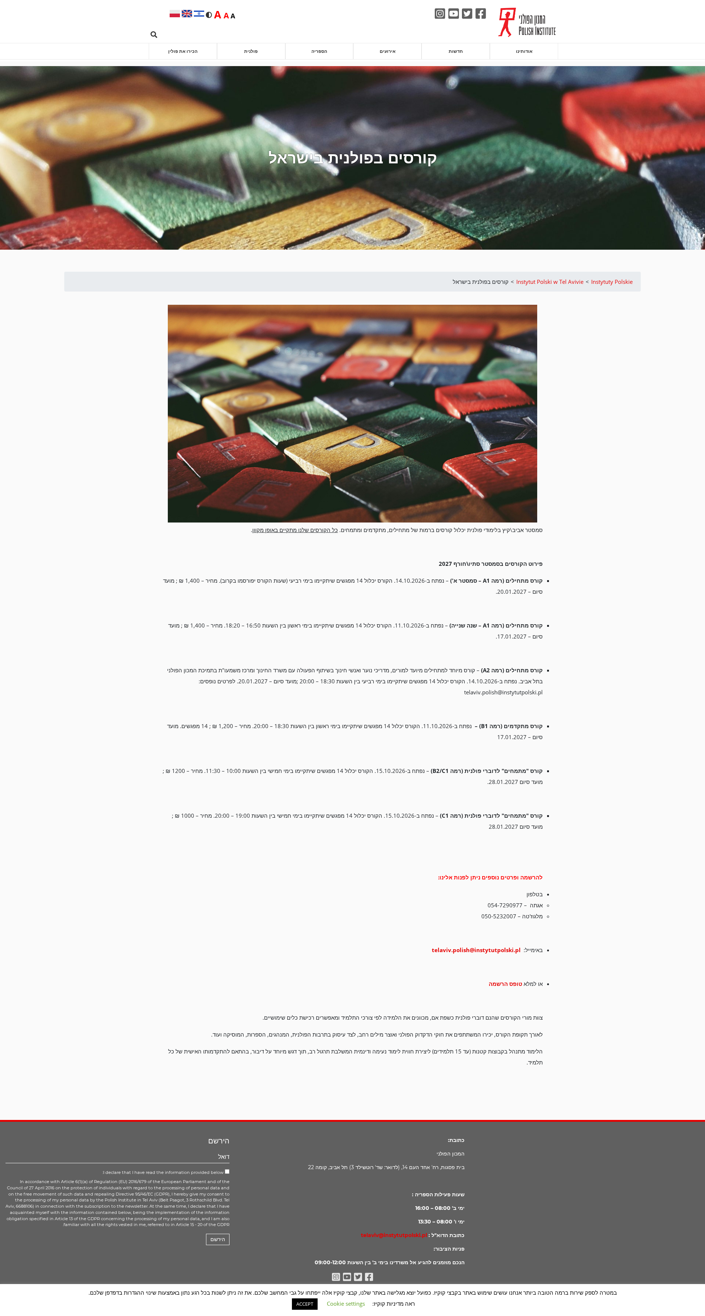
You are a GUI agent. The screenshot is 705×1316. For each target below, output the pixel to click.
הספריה (319, 51)
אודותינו (524, 51)
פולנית (251, 51)
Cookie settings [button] (346, 1303)
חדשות (456, 51)
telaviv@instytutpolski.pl (394, 1235)
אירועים (387, 51)
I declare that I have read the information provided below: (163, 1172)
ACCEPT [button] (304, 1304)
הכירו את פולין (183, 51)
